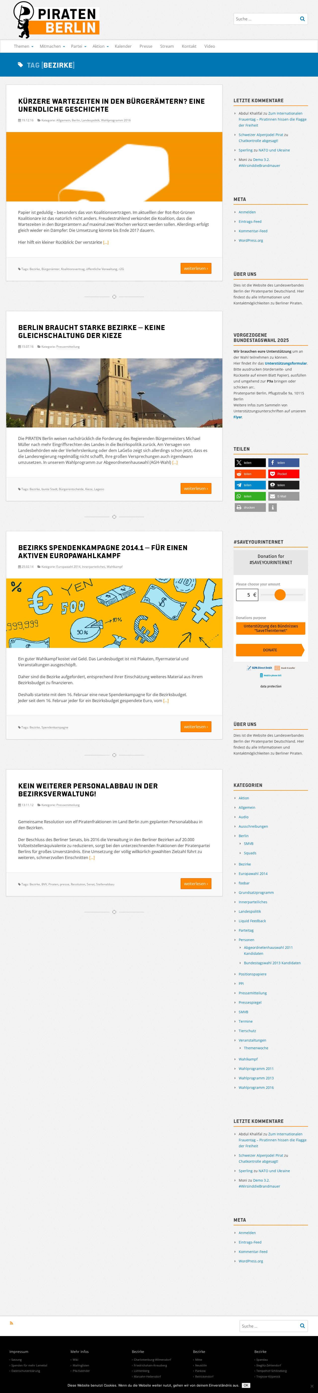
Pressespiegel (250, 1002)
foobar (244, 883)
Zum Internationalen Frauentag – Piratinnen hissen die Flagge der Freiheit (273, 119)
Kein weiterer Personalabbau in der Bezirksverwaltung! (88, 789)
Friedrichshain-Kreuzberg (150, 1365)
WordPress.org (251, 240)
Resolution (78, 884)
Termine (246, 1021)
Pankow (200, 1371)
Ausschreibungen (253, 826)
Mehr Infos (80, 1352)
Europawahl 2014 (68, 567)
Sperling (246, 150)
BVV (44, 884)
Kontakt (189, 46)
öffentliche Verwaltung (101, 269)
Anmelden (247, 212)
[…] (106, 242)
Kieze (89, 489)
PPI (241, 983)
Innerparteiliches (93, 567)
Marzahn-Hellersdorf (147, 1376)
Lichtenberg (141, 1371)
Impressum (18, 1352)
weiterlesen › (196, 268)
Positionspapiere (253, 974)
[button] (250, 462)
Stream (167, 46)
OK (246, 1385)
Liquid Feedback (252, 920)
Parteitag (246, 930)
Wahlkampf (114, 567)
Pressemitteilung (68, 346)
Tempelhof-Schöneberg (271, 1371)
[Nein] (311, 1386)
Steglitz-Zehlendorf (268, 1365)
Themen (21, 46)
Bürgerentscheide (71, 489)
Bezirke (35, 269)
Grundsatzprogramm (256, 892)
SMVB (248, 843)
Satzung (16, 1359)
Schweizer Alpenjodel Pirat (261, 134)
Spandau (262, 1359)
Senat (91, 884)
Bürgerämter (50, 269)
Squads (250, 853)
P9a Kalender (81, 1371)
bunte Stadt (49, 489)
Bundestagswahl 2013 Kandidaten (272, 963)
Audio (243, 817)
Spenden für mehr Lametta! (29, 1365)
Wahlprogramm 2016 (116, 120)
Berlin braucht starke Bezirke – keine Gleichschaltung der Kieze (91, 331)
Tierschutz (247, 1030)
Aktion (99, 46)
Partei (76, 46)
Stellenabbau (105, 884)
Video (209, 46)
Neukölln (201, 1365)
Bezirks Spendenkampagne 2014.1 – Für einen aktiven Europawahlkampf (103, 551)
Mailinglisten (81, 1365)
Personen (246, 939)
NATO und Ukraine (274, 150)
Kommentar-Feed (253, 231)
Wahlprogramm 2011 (256, 1068)
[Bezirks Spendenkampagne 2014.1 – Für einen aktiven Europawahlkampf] (114, 639)
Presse (146, 46)
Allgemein (63, 120)
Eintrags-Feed (250, 221)
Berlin (76, 120)
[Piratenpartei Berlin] (57, 20)
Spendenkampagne (54, 727)
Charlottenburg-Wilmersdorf (152, 1359)
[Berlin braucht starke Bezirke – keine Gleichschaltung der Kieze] (114, 395)
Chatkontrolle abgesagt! (258, 140)
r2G (121, 269)
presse (64, 884)
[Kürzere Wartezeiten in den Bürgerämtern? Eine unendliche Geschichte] (114, 196)
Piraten (53, 884)
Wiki (75, 1359)
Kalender (123, 46)
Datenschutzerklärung (25, 1371)
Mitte (198, 1359)
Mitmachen (50, 46)
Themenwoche (256, 1048)
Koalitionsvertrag (73, 269)
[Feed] (11, 1323)
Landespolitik (90, 120)
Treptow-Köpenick (268, 1376)
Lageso (99, 489)
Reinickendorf (204, 1376)
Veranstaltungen (252, 1040)
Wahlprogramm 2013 (256, 1078)
